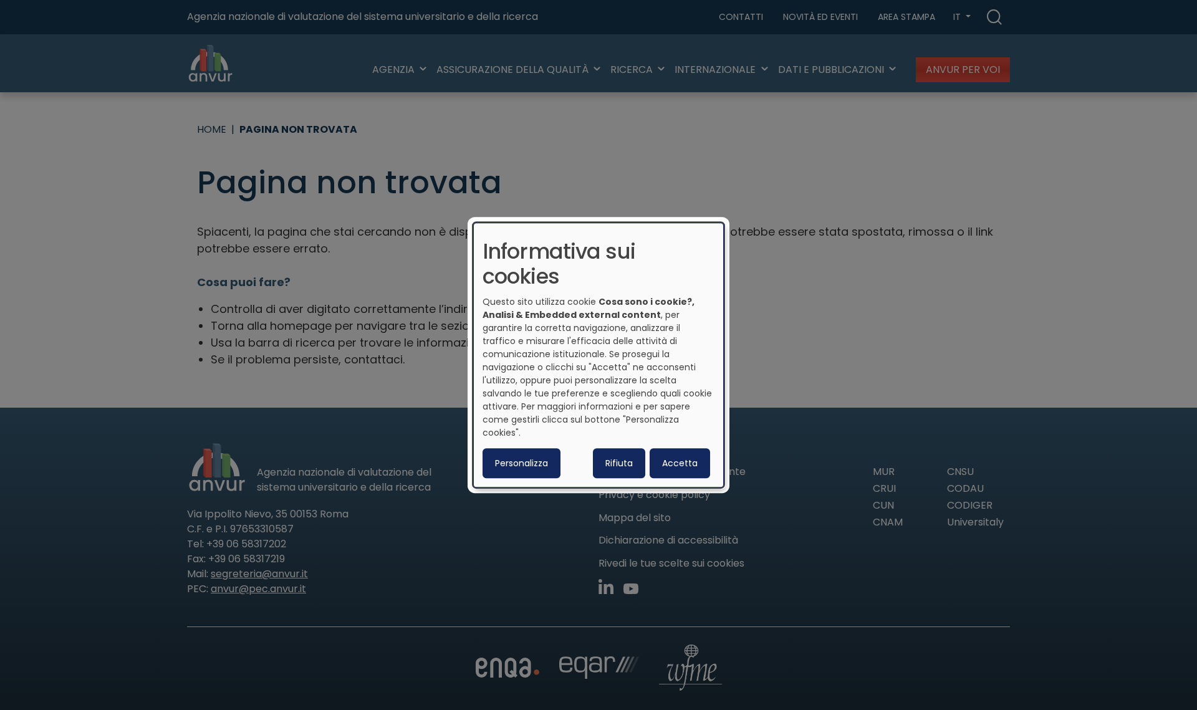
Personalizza (521, 463)
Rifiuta (619, 463)
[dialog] (598, 355)
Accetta (680, 463)
